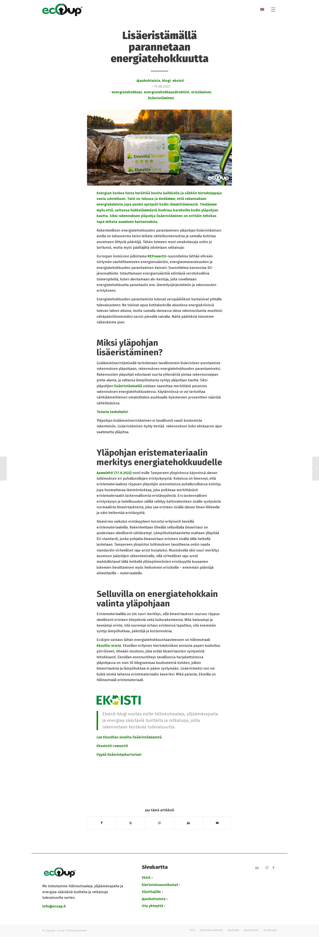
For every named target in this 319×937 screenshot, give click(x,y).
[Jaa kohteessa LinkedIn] (188, 823)
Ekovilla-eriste (109, 646)
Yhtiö (146, 878)
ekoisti (178, 81)
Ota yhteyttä (152, 906)
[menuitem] (272, 10)
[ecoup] (159, 10)
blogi (166, 81)
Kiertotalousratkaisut (160, 885)
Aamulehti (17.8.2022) (114, 473)
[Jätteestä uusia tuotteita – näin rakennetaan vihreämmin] (3, 469)
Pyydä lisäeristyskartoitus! (119, 755)
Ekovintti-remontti (112, 746)
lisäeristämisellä (128, 386)
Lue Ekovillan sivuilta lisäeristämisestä (129, 737)
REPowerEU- (158, 256)
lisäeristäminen (161, 98)
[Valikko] (272, 10)
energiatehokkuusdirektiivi (166, 92)
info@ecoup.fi (54, 906)
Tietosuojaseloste (77, 930)
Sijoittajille (151, 892)
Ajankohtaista (148, 81)
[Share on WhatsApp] (159, 823)
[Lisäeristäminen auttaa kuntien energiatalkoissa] (315, 469)
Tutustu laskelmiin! (113, 412)
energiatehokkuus (127, 92)
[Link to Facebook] (273, 867)
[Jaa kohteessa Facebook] (101, 823)
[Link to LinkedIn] (257, 867)
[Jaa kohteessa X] (130, 823)
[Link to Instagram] (267, 867)
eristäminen (201, 92)
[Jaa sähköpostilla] (217, 823)
